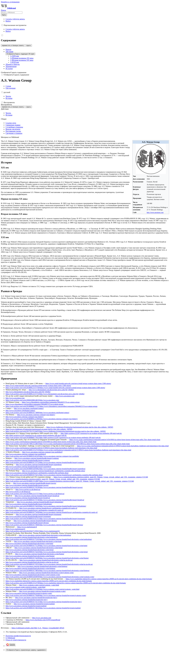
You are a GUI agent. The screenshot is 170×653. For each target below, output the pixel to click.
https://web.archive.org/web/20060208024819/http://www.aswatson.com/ (32, 400)
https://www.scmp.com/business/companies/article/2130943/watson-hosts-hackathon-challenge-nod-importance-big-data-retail (123, 446)
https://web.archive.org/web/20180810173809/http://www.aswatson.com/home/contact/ (37, 413)
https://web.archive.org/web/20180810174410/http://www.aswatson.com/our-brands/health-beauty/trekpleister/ (46, 506)
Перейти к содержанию (10, 2)
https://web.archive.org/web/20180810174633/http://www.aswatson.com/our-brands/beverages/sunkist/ (43, 608)
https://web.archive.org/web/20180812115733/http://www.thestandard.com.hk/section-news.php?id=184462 (45, 394)
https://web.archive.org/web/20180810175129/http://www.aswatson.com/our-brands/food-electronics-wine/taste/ (46, 546)
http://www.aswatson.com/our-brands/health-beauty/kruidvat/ (37, 496)
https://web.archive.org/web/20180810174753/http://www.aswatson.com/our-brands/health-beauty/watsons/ (45, 462)
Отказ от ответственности (16, 640)
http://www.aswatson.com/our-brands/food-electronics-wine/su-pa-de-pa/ (46, 560)
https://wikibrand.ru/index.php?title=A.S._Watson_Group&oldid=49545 (38, 628)
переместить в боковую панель (13, 45)
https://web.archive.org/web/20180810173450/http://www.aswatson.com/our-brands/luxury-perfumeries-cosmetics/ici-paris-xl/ (52, 512)
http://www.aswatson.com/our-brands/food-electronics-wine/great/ (38, 548)
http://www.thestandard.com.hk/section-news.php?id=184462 (51, 390)
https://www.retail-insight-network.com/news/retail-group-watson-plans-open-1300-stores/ (78, 383)
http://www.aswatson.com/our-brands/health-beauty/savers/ (34, 483)
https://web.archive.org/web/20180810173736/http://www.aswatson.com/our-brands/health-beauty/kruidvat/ (45, 500)
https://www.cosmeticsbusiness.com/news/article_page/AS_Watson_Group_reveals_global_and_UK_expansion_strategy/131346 (101, 477)
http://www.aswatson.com (155, 212)
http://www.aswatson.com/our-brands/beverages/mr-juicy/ (36, 598)
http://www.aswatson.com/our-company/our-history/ (36, 415)
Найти (4, 15)
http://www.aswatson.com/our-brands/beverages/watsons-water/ (42, 591)
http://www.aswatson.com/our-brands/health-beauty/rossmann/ (38, 514)
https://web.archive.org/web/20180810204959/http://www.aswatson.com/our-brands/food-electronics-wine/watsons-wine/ (50, 577)
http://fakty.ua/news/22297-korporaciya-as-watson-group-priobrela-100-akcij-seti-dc (91, 433)
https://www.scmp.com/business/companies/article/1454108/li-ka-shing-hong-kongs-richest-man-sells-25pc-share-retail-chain (114, 440)
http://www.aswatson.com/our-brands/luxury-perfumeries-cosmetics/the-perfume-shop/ (53, 471)
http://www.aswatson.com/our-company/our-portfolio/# (42, 452)
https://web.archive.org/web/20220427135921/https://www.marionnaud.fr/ (33, 531)
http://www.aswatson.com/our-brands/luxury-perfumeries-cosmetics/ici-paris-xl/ (48, 508)
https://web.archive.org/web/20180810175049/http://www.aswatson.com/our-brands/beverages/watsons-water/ (46, 595)
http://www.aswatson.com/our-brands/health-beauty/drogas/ (35, 521)
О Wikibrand (10, 638)
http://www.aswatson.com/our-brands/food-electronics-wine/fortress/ (42, 566)
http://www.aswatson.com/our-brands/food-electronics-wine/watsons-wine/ (46, 573)
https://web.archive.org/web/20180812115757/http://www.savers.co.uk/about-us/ (35, 494)
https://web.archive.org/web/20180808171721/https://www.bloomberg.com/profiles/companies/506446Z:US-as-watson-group (51, 406)
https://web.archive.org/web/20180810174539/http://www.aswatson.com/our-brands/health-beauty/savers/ (44, 487)
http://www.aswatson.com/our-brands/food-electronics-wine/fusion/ (39, 554)
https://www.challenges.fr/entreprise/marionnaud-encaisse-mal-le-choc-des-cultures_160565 (79, 427)
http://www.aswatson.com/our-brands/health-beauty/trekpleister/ (40, 502)
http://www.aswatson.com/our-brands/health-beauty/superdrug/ (39, 465)
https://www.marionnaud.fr (27, 527)
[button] (2, 25)
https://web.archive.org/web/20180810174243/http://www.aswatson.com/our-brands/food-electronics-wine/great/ (47, 552)
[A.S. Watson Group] (151, 173)
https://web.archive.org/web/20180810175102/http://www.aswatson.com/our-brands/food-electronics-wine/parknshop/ (49, 539)
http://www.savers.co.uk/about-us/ (27, 489)
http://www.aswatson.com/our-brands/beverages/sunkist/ (34, 604)
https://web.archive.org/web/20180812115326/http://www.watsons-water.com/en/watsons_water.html (42, 589)
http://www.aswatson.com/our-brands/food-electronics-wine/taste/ (38, 541)
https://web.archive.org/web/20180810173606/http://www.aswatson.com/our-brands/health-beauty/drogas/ (44, 525)
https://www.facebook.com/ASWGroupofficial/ (43, 620)
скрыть (28, 45)
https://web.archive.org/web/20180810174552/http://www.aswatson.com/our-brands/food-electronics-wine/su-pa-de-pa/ (49, 564)
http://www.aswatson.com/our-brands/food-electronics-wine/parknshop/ (45, 535)
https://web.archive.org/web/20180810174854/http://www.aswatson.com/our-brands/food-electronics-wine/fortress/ (48, 570)
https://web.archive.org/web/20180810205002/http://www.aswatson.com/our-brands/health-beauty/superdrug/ (45, 469)
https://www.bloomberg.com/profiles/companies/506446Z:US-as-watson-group (51, 402)
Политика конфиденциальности (18, 636)
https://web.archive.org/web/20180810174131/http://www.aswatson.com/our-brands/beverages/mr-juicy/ (44, 602)
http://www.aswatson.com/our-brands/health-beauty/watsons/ (36, 458)
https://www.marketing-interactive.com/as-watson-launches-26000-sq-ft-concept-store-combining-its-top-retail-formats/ (109, 579)
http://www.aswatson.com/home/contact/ (29, 408)
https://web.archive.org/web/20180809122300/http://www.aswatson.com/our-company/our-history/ (42, 419)
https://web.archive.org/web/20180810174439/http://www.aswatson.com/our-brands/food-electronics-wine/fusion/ (47, 558)
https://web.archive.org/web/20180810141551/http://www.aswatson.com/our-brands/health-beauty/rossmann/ (45, 519)
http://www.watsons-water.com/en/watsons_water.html (39, 585)
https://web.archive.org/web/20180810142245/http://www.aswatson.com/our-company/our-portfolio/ (42, 456)
